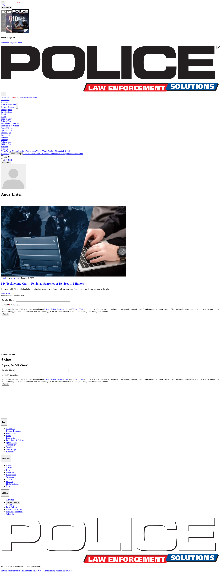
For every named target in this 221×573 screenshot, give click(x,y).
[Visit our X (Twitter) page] (5, 360)
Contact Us (27, 153)
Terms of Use (18, 571)
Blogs (14, 151)
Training (4, 137)
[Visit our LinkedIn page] (7, 360)
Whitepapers (30, 151)
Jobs (69, 151)
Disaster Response (8, 104)
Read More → (7, 293)
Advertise (5, 153)
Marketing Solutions (66, 153)
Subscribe (5, 43)
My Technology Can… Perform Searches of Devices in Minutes (42, 283)
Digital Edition (16, 43)
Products (51, 151)
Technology (6, 133)
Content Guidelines (50, 153)
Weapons (4, 146)
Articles (24, 2)
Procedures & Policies (10, 123)
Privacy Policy (7, 571)
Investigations (6, 110)
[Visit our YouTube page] (10, 360)
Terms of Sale (29, 571)
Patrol (3, 114)
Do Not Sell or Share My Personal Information (54, 571)
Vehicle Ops (6, 142)
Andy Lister (15, 278)
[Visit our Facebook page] (2, 360)
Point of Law (6, 119)
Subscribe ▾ (6, 8)
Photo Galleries (61, 151)
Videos (30, 2)
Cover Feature (11, 2)
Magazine (21, 151)
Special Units (6, 128)
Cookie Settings (16, 154)
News (19, 2)
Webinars (37, 2)
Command (5, 100)
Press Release (37, 153)
